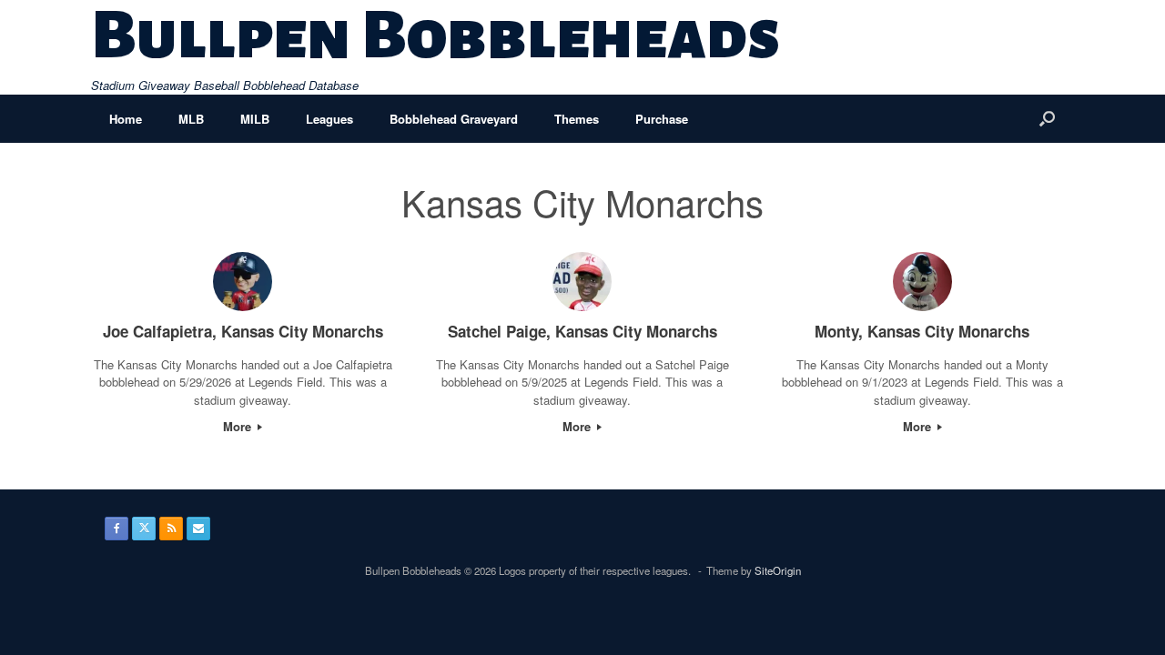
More (239, 426)
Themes (576, 118)
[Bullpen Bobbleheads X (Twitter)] (144, 528)
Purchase (661, 118)
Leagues (329, 118)
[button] (1047, 119)
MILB (254, 118)
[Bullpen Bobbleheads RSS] (171, 528)
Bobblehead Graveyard (454, 118)
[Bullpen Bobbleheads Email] (198, 528)
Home (125, 118)
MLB (191, 118)
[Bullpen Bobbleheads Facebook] (116, 528)
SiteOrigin (778, 570)
